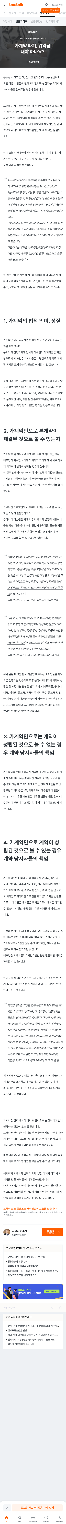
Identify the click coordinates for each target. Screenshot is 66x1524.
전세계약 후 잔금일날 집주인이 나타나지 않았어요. (31, 1339)
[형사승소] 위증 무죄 (17, 1261)
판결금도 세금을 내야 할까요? (22, 1275)
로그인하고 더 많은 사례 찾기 (37, 1507)
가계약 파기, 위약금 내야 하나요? (23, 1266)
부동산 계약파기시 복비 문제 (21, 1344)
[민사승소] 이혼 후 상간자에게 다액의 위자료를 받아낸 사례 (35, 1270)
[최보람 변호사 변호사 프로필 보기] (6, 1232)
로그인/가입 (57, 4)
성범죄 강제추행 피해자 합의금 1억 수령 (26, 1257)
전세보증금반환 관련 (17, 1330)
